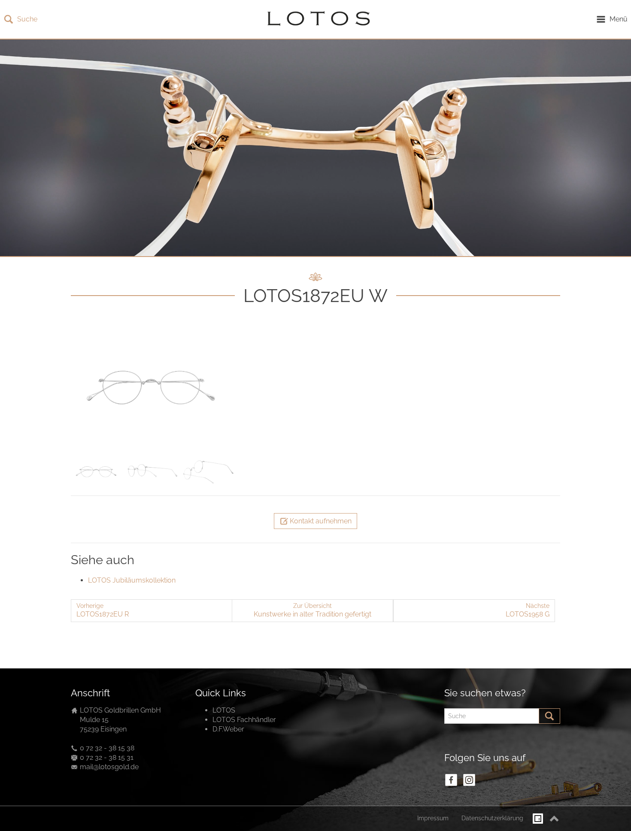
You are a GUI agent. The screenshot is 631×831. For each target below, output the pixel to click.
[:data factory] (538, 818)
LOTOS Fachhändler (244, 720)
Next (225, 388)
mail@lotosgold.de (109, 767)
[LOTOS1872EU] (152, 387)
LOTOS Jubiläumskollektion (132, 580)
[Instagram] (469, 780)
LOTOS (223, 710)
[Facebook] (451, 780)
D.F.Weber (228, 729)
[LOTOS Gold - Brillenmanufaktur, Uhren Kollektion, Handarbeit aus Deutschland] (316, 19)
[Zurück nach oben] (554, 818)
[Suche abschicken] (549, 716)
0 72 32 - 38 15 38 (107, 748)
